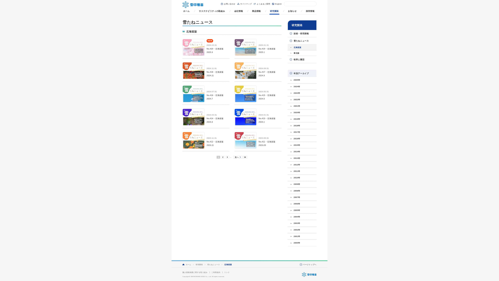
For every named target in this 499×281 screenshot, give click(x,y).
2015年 (297, 145)
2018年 (297, 126)
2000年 (297, 243)
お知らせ (292, 11)
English (278, 4)
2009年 (297, 184)
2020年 (297, 112)
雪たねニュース (301, 41)
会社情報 (238, 11)
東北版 (296, 53)
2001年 (297, 236)
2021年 (297, 106)
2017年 (297, 132)
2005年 (297, 210)
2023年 (297, 93)
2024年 (297, 87)
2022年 (297, 100)
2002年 (297, 230)
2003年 (297, 223)
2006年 (297, 204)
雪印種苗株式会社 (309, 274)
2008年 (297, 191)
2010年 (297, 178)
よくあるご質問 (263, 4)
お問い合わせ (229, 4)
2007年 (297, 197)
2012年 (297, 165)
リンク (226, 272)
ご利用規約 (215, 272)
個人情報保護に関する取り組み (195, 272)
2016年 (297, 139)
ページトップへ (309, 264)
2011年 (297, 171)
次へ (237, 157)
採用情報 (310, 11)
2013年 (297, 158)
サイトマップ (246, 4)
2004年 (297, 217)
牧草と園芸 (299, 59)
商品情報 (256, 11)
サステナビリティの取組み (212, 11)
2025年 (297, 80)
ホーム (186, 11)
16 (245, 157)
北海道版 (297, 47)
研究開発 (274, 11)
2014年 (297, 152)
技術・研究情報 (301, 33)
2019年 (297, 119)
